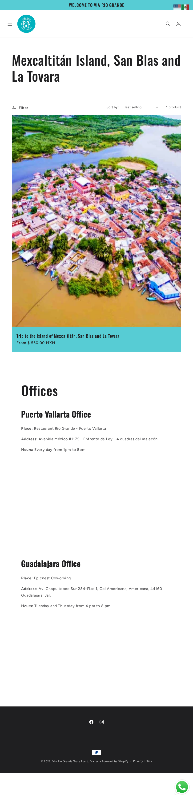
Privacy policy (142, 761)
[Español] (185, 7)
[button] (10, 24)
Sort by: (112, 107)
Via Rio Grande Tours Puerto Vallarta (76, 761)
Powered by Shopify (115, 761)
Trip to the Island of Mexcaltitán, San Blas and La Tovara (68, 335)
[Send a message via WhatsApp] (182, 787)
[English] (177, 7)
